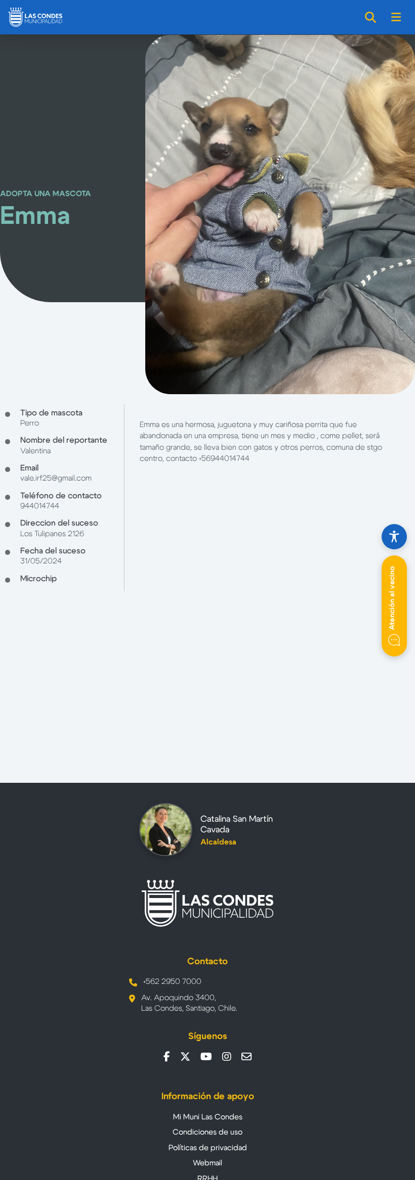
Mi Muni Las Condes (207, 1117)
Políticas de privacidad (208, 1148)
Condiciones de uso (207, 1132)
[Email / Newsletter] (246, 1057)
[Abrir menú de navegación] (396, 17)
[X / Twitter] (185, 1057)
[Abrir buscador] (371, 17)
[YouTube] (206, 1057)
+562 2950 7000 (172, 981)
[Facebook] (166, 1057)
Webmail (207, 1163)
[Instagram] (226, 1057)
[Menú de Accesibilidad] (394, 536)
